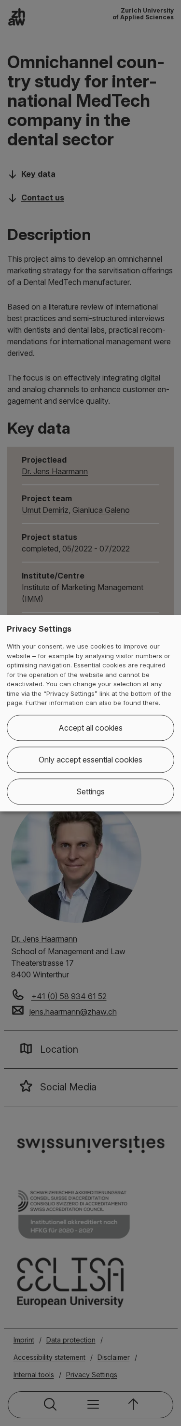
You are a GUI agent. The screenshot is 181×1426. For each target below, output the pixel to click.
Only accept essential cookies (90, 759)
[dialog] (90, 713)
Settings (90, 791)
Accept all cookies (90, 728)
